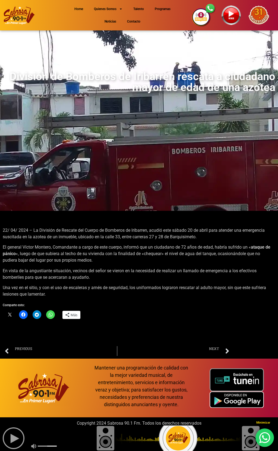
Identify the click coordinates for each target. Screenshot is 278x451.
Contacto (133, 21)
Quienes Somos (105, 9)
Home (78, 9)
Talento (138, 9)
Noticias (110, 21)
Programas (162, 9)
